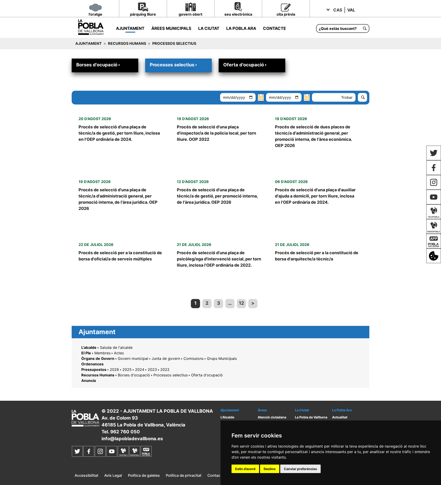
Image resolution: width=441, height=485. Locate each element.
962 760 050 (125, 431)
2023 (152, 369)
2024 (139, 369)
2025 (127, 369)
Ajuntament (130, 28)
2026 (114, 369)
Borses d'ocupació (96, 65)
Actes (119, 353)
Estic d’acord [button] (245, 469)
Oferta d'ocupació (243, 65)
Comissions (194, 358)
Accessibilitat (86, 475)
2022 (165, 369)
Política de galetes (144, 475)
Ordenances (92, 364)
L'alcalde (88, 347)
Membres (102, 353)
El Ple (86, 353)
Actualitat (339, 417)
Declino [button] (270, 469)
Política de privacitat (183, 475)
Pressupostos (93, 369)
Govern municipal (133, 358)
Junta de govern (166, 358)
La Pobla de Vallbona (311, 417)
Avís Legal (113, 475)
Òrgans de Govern (97, 358)
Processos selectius (172, 65)
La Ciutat (208, 28)
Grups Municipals (222, 358)
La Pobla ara (241, 28)
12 (241, 303)
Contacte (274, 28)
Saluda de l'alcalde (116, 347)
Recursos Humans (127, 43)
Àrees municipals (171, 28)
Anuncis (88, 380)
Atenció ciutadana (272, 417)
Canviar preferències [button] (300, 469)
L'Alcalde (227, 417)
